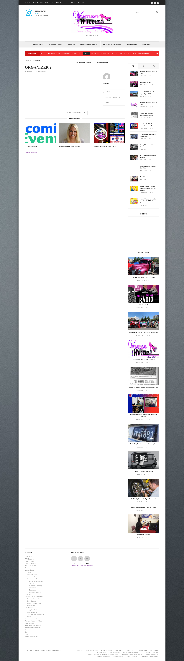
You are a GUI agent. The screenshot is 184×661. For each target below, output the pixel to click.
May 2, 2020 (143, 159)
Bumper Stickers (55, 44)
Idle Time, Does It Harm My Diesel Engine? (76, 53)
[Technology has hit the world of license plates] (134, 138)
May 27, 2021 (143, 128)
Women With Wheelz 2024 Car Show (148, 72)
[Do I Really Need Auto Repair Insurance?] (134, 160)
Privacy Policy (29, 561)
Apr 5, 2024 (143, 76)
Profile (29, 572)
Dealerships (32, 588)
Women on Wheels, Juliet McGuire (69, 146)
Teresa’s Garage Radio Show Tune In (105, 146)
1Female (29, 71)
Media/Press (146, 44)
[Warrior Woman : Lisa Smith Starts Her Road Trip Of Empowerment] (134, 203)
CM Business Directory (34, 579)
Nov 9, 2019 (143, 170)
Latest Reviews (131, 44)
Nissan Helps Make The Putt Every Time (147, 167)
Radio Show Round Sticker (33, 625)
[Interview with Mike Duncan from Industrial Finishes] (134, 128)
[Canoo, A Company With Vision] (134, 149)
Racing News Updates (32, 636)
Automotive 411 (38, 44)
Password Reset (32, 574)
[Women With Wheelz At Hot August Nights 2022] (134, 96)
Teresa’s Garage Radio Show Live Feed (139, 53)
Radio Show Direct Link (59, 2)
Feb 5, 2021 (143, 138)
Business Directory (78, 2)
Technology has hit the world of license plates (148, 135)
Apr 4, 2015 (143, 179)
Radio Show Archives (40, 2)
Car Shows (71, 44)
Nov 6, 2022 (143, 84)
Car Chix (31, 583)
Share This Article (73, 113)
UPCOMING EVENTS (31, 146)
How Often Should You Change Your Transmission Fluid (108, 53)
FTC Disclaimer (29, 559)
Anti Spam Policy (30, 566)
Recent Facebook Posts (32, 619)
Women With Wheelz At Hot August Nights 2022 (147, 93)
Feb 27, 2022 (143, 107)
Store (90, 2)
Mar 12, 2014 (143, 205)
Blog (103, 650)
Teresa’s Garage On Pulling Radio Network (103, 654)
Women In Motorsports (36, 581)
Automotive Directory (35, 585)
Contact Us (28, 557)
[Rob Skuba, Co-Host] (134, 86)
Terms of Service (30, 563)
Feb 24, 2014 (143, 192)
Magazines (28, 594)
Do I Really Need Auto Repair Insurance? (148, 156)
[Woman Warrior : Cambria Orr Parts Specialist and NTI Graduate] (134, 191)
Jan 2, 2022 (143, 117)
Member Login (29, 570)
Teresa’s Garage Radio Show (34, 597)
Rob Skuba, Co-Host (145, 82)
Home (27, 60)
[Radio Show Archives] (134, 181)
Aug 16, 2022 (143, 96)
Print (107, 102)
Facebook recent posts (112, 44)
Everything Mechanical (89, 44)
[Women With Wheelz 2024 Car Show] (134, 76)
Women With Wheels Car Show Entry (110, 656)
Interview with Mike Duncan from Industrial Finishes (148, 125)
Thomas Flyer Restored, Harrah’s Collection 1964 (146, 114)
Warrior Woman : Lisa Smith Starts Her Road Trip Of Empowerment (148, 201)
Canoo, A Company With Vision (147, 146)
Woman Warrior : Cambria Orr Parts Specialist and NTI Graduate (148, 188)
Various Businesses (35, 592)
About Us (28, 568)
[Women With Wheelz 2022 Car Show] (134, 107)
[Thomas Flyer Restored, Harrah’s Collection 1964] (134, 117)
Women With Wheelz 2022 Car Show (148, 103)
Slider (27, 2)
